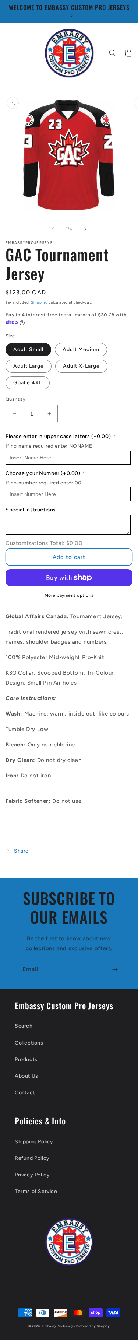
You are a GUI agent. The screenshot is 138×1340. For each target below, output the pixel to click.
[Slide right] (85, 229)
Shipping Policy (34, 1141)
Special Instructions (31, 510)
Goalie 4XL (27, 382)
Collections (29, 1043)
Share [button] (21, 851)
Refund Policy (32, 1158)
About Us (26, 1076)
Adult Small (28, 349)
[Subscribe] (115, 969)
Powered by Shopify (93, 1326)
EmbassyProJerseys (58, 1326)
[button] (9, 53)
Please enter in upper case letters (58, 436)
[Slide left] (53, 229)
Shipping (39, 302)
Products (26, 1059)
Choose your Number (43, 473)
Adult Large (28, 366)
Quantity (15, 399)
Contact (25, 1092)
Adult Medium (81, 349)
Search (24, 1026)
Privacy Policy (32, 1175)
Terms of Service (36, 1191)
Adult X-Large (81, 366)
